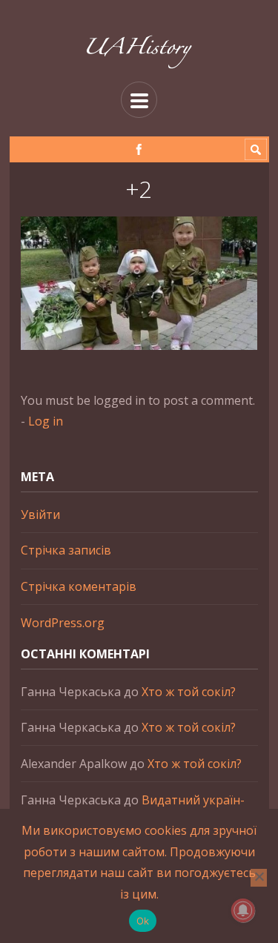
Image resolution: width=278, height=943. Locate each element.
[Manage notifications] (243, 910)
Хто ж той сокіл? (189, 692)
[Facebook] (139, 149)
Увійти (40, 514)
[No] (259, 878)
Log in (45, 421)
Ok (143, 921)
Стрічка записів (66, 550)
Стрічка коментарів (78, 586)
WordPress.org (63, 623)
